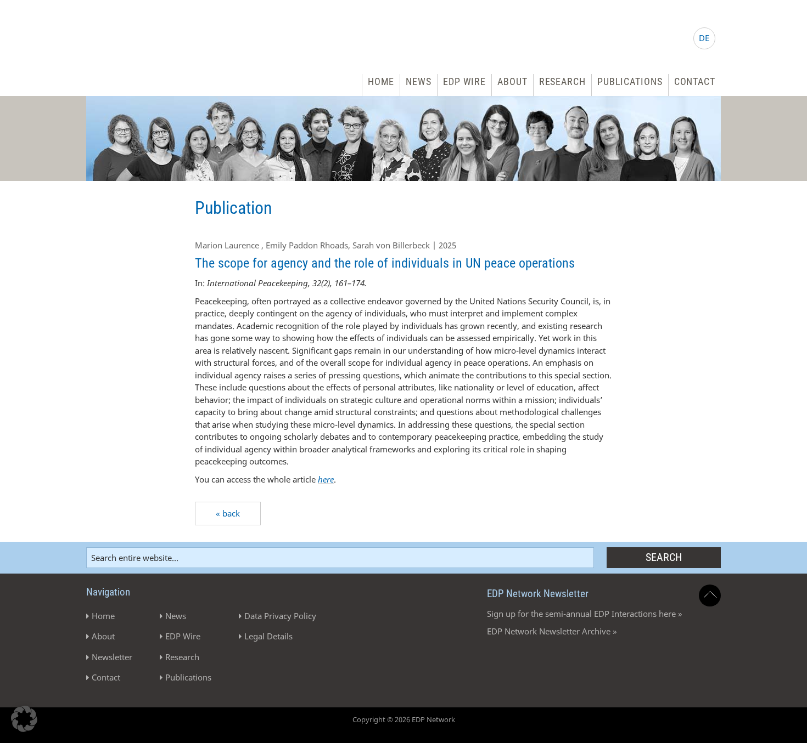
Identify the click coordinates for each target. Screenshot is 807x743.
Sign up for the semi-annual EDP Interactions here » (584, 613)
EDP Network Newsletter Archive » (552, 631)
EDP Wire (464, 81)
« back (228, 513)
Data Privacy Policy (280, 615)
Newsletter (112, 656)
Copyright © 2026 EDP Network (403, 719)
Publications (630, 81)
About (512, 81)
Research (562, 81)
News (418, 81)
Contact (694, 81)
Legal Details (268, 636)
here (326, 479)
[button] (24, 719)
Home (381, 81)
